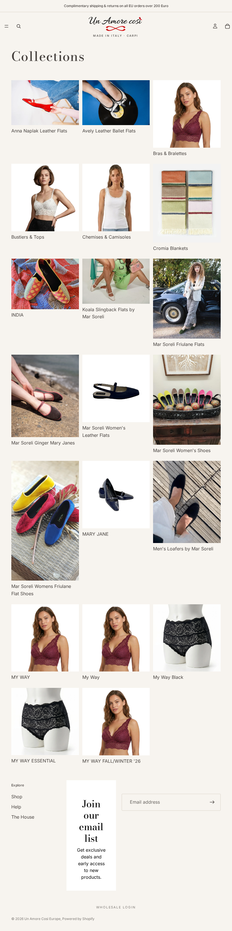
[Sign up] (212, 802)
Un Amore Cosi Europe (42, 919)
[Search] (18, 26)
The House (22, 817)
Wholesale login (116, 907)
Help (16, 807)
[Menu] (6, 26)
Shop (16, 796)
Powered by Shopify (78, 919)
